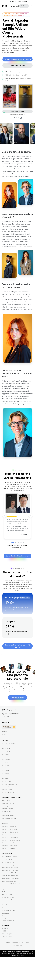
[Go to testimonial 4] (17, 542)
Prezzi (3, 891)
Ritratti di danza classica (9, 784)
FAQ (3, 907)
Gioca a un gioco (7, 933)
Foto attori (5, 746)
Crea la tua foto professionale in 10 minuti (17, 646)
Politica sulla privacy (8, 897)
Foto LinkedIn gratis (8, 862)
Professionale (6, 800)
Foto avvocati (6, 748)
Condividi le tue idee (8, 910)
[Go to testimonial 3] (15, 542)
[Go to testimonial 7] (21, 542)
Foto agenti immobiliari (9, 743)
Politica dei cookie (7, 900)
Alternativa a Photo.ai (8, 848)
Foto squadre (6, 776)
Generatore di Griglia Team (10, 873)
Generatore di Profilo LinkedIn (11, 875)
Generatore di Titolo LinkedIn (11, 878)
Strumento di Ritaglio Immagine (11, 884)
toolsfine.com (5, 731)
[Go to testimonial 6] (20, 542)
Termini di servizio (7, 894)
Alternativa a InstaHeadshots (11, 843)
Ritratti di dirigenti (7, 787)
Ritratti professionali (8, 792)
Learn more (20, 955)
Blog (3, 916)
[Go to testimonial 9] (24, 542)
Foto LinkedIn (6, 765)
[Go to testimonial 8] (23, 542)
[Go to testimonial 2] (12, 542)
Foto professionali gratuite (10, 865)
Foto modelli (5, 770)
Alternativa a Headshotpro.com (11, 840)
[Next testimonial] (30, 516)
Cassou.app (5, 928)
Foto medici (5, 768)
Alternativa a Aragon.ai (9, 826)
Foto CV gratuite (7, 859)
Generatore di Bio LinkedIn (10, 867)
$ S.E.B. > (5, 931)
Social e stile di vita (8, 803)
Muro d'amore (6, 913)
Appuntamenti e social (9, 818)
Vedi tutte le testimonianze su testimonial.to (17, 546)
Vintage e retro (6, 811)
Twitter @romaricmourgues (8, 919)
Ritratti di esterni (7, 789)
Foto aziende (6, 751)
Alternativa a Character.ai (10, 832)
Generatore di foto (17, 945)
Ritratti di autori (6, 781)
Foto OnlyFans (6, 773)
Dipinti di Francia (7, 936)
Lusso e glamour (7, 806)
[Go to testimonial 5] (18, 542)
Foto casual (5, 754)
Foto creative (6, 759)
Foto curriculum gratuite (9, 856)
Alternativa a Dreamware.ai (10, 837)
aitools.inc (4, 734)
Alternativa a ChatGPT (8, 835)
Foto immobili (6, 762)
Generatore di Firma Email (10, 870)
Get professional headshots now (17, 556)
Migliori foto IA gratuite (9, 881)
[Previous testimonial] (4, 516)
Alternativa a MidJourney (9, 845)
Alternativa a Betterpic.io (9, 829)
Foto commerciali (7, 757)
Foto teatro (5, 778)
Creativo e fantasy (7, 808)
